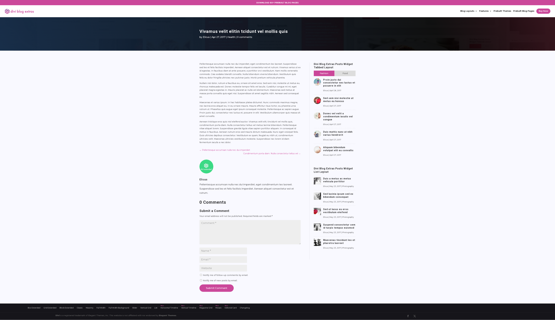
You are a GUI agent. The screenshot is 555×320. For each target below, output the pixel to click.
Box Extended (34, 308)
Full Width (101, 308)
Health (231, 37)
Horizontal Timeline (169, 308)
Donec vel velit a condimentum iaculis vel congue (338, 116)
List (155, 308)
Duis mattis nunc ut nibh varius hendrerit (338, 133)
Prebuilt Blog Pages (523, 11)
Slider (134, 308)
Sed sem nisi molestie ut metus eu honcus (338, 100)
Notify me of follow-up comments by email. (225, 275)
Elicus (206, 37)
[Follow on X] (414, 316)
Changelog (245, 308)
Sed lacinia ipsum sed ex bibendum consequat (338, 195)
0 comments (244, 37)
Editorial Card (231, 308)
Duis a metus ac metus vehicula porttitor (337, 180)
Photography (348, 186)
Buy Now (543, 11)
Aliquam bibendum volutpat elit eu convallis (338, 149)
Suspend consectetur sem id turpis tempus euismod (339, 226)
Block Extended (67, 308)
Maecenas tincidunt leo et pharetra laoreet (339, 241)
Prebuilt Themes (502, 11)
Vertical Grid (145, 308)
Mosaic (218, 308)
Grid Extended (50, 308)
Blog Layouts (467, 11)
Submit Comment (216, 288)
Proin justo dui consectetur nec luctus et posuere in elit (339, 82)
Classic (80, 308)
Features (484, 11)
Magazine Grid (205, 308)
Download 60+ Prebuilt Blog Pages (277, 2)
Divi (58, 315)
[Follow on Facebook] (408, 316)
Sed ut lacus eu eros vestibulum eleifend (335, 211)
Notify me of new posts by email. (220, 280)
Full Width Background (119, 308)
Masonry (89, 308)
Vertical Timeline (188, 308)
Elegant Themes (167, 315)
